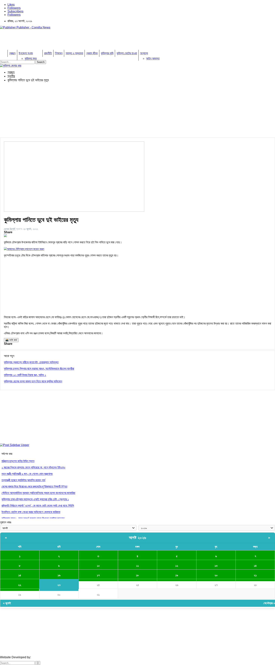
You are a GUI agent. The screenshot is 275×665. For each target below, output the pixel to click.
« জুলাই (7, 603)
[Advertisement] (68, 40)
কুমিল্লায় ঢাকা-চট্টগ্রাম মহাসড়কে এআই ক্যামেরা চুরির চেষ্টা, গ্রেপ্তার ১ (35, 499)
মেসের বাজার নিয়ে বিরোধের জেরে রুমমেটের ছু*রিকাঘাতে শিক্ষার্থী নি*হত (34, 486)
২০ (216, 575)
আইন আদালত (153, 58)
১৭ (98, 575)
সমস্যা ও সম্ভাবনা (74, 53)
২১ (255, 575)
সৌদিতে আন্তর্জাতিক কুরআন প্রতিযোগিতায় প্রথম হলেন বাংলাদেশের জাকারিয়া (38, 492)
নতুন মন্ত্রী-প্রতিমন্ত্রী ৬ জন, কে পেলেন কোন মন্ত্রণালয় (27, 473)
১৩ (216, 565)
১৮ (137, 575)
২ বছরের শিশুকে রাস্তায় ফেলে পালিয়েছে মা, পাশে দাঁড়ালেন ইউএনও (33, 467)
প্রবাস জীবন (92, 53)
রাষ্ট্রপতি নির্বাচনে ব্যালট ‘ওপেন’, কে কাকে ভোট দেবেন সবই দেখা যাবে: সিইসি (37, 505)
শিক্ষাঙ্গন (58, 53)
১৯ (176, 575)
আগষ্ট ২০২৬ (137, 537)
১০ (98, 565)
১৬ (59, 575)
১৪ (255, 565)
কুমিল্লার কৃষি (107, 53)
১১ (137, 565)
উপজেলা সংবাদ (26, 53)
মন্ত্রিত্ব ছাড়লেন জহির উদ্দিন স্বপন (17, 461)
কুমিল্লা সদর (30, 58)
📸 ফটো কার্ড (11, 340)
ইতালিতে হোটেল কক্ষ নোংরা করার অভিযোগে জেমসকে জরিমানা (30, 512)
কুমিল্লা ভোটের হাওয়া (127, 53)
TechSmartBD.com (44, 657)
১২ (176, 565)
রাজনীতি (48, 53)
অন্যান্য (144, 53)
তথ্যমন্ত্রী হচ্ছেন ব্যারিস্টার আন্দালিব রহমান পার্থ (23, 480)
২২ (19, 585)
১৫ (19, 575)
